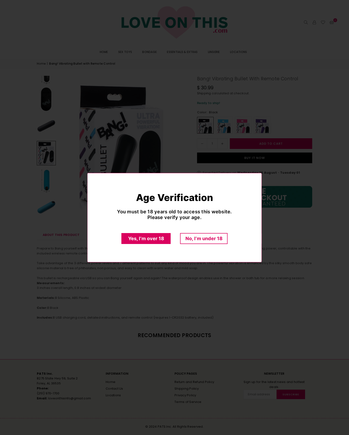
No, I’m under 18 (203, 238)
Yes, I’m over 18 (146, 238)
